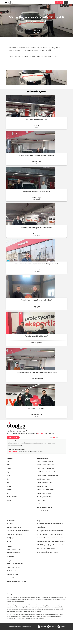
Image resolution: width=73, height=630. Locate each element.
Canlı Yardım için (16, 449)
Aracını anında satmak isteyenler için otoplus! (50, 538)
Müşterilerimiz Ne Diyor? (14, 534)
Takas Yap (12, 437)
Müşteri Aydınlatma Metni (15, 564)
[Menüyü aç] (66, 2)
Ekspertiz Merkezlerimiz (14, 527)
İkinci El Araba (40, 500)
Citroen (9, 468)
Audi (8, 461)
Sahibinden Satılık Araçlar (44, 507)
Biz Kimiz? (10, 524)
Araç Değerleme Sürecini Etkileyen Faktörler (50, 531)
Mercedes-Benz (11, 497)
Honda (9, 486)
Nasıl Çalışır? (10, 538)
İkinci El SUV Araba (42, 486)
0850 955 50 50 (13, 451)
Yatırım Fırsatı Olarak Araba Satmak (47, 552)
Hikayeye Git (36, 106)
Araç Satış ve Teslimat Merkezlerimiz (18, 531)
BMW (8, 465)
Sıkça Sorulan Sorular (14, 445)
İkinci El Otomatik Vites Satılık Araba (47, 472)
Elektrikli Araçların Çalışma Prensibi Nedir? (49, 545)
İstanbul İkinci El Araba (43, 493)
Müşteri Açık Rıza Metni (14, 567)
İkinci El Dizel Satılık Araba (44, 461)
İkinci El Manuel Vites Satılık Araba (47, 475)
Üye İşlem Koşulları (13, 574)
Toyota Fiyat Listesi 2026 (44, 497)
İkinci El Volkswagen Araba (45, 490)
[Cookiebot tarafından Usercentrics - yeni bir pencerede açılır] (63, 295)
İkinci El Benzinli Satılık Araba (45, 465)
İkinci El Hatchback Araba (44, 483)
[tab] (51, 437)
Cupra (8, 472)
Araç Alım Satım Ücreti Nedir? (45, 548)
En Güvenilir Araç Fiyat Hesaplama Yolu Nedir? (51, 541)
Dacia (8, 475)
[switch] (27, 321)
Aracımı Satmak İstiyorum (14, 549)
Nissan (9, 500)
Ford (8, 483)
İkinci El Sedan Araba (42, 479)
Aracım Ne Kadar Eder (43, 511)
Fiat (8, 479)
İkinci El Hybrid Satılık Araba (45, 468)
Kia (7, 493)
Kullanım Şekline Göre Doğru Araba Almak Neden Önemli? (49, 525)
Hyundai (9, 490)
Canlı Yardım (11, 556)
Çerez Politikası (11, 578)
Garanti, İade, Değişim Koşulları (16, 581)
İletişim (9, 541)
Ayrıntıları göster (62, 327)
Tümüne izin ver (60, 333)
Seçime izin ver (36, 333)
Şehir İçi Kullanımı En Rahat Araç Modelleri (49, 534)
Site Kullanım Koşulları (13, 571)
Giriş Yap (59, 2)
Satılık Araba (40, 504)
